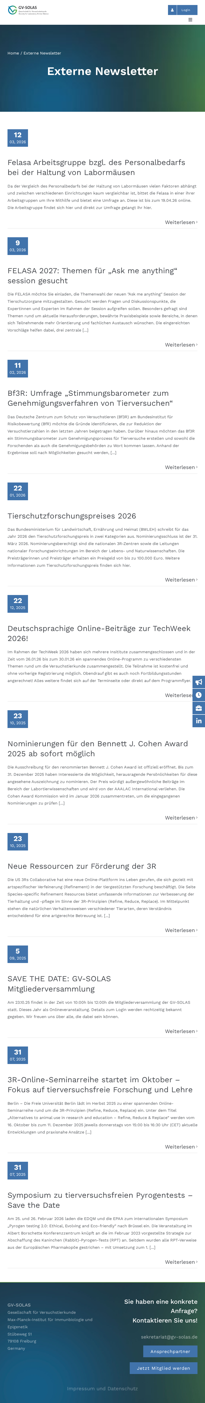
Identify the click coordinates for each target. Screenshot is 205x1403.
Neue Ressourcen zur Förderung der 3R (82, 866)
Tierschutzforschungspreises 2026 (72, 515)
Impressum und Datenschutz (102, 1389)
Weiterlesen (180, 222)
